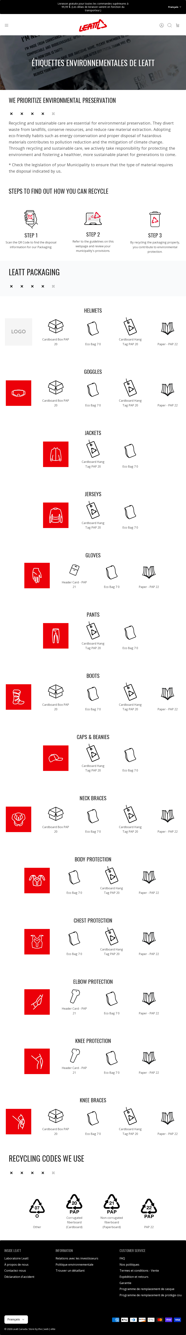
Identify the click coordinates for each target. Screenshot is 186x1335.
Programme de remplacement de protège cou (151, 1295)
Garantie (125, 1283)
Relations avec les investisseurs (77, 1258)
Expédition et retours (134, 1277)
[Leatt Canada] (93, 25)
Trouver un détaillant (70, 1271)
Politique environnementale (74, 1265)
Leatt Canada (20, 1329)
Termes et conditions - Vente (139, 1271)
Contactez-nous (15, 1271)
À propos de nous (16, 1265)
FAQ (122, 1258)
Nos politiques (129, 1265)
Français (173, 7)
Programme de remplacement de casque (147, 1289)
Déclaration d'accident (19, 1277)
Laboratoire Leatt (16, 1258)
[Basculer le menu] (8, 25)
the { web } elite (46, 1329)
